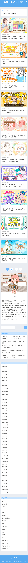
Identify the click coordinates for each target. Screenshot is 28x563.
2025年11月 (5, 391)
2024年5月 (4, 441)
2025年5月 (4, 408)
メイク (3, 509)
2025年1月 (4, 419)
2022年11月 (5, 492)
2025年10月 (5, 394)
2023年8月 (4, 466)
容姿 (3, 523)
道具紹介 (4, 534)
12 (16, 269)
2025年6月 (4, 405)
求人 (3, 532)
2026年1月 (4, 385)
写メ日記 (4, 515)
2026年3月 (4, 380)
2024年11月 (5, 425)
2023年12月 (5, 455)
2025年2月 (4, 416)
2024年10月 (5, 427)
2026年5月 (4, 374)
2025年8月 (4, 399)
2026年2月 (4, 383)
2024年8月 (4, 433)
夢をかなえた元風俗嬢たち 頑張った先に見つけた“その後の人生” (13, 351)
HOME (15, 558)
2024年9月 (4, 430)
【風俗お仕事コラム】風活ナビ (14, 2)
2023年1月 (4, 486)
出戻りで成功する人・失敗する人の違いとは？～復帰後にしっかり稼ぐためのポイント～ (13, 337)
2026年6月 (4, 371)
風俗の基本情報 (6, 546)
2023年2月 (4, 483)
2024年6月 (4, 438)
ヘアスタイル (5, 506)
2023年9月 (4, 464)
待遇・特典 (4, 526)
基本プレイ (4, 520)
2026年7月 (4, 369)
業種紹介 (4, 529)
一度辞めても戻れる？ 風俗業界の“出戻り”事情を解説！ (13, 342)
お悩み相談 (4, 504)
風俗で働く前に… (6, 540)
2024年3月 (4, 447)
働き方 (3, 512)
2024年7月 (4, 436)
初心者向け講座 (6, 518)
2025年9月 (4, 397)
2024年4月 (4, 444)
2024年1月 (4, 452)
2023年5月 (4, 475)
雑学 (3, 537)
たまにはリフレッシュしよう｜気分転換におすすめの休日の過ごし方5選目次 (13, 356)
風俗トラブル (5, 543)
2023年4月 (4, 478)
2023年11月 (5, 458)
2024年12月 (5, 422)
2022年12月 (5, 489)
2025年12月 (5, 388)
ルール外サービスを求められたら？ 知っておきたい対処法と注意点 (13, 346)
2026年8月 (4, 366)
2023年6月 (4, 472)
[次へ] (20, 269)
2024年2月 (4, 450)
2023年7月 (4, 469)
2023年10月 (5, 461)
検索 (25, 327)
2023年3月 (4, 480)
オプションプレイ (6, 501)
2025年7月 (4, 402)
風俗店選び (4, 548)
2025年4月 (4, 411)
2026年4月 (4, 377)
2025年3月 (4, 413)
